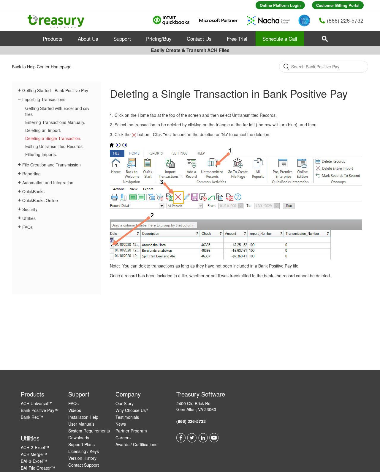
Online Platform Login (280, 5)
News (120, 424)
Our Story (124, 403)
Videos (74, 410)
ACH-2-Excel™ (35, 447)
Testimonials (127, 417)
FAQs (27, 227)
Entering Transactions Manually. (55, 122)
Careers (123, 437)
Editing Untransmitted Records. (54, 146)
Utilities (29, 218)
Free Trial (237, 38)
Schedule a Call (279, 38)
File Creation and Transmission (51, 165)
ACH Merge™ (34, 454)
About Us (88, 38)
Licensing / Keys (83, 451)
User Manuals (81, 424)
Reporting (31, 174)
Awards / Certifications (136, 444)
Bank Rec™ (32, 417)
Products (53, 38)
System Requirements (89, 431)
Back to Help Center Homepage (42, 67)
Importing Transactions (43, 99)
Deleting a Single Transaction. (53, 138)
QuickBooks (33, 191)
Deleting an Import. (43, 130)
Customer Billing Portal (338, 5)
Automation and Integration (47, 182)
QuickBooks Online (40, 200)
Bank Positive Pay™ (39, 410)
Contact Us (199, 38)
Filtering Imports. (41, 154)
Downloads (78, 437)
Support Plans (81, 444)
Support (122, 38)
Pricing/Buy (159, 38)
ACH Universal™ (36, 403)
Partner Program (131, 431)
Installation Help (83, 417)
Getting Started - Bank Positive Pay (55, 90)
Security (29, 209)
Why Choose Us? (131, 410)
